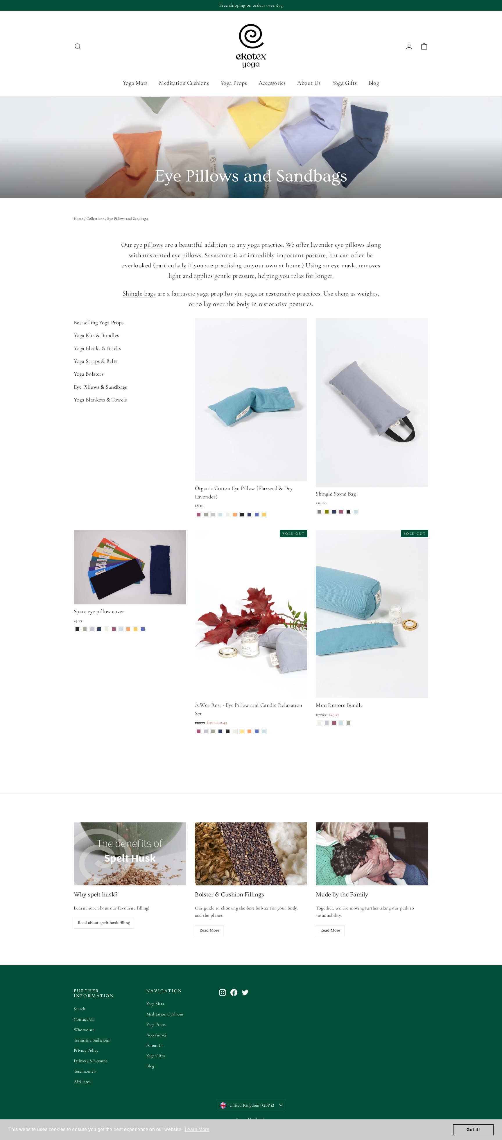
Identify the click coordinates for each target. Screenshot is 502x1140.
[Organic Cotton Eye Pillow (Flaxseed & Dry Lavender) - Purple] (256, 514)
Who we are (84, 1029)
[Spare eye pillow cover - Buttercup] (135, 629)
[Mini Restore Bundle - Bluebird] (341, 723)
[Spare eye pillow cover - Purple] (142, 629)
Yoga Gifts (344, 83)
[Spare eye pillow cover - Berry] (113, 629)
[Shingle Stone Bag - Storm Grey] (319, 511)
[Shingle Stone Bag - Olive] (326, 511)
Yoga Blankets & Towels (100, 399)
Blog (374, 83)
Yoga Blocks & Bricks (97, 348)
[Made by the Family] (372, 853)
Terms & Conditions (92, 1040)
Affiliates (82, 1081)
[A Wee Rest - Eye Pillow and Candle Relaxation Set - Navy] (220, 731)
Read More (209, 930)
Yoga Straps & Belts (95, 361)
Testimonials (85, 1071)
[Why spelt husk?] (130, 853)
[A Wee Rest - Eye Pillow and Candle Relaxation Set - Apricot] (249, 731)
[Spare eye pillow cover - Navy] (99, 629)
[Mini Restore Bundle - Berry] (333, 723)
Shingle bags (139, 293)
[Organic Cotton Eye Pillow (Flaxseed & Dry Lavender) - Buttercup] (263, 514)
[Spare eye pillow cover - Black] (77, 629)
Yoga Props (233, 83)
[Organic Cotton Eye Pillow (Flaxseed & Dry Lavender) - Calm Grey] (213, 514)
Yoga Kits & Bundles (96, 335)
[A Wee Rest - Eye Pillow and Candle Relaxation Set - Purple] (256, 731)
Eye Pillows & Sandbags (100, 386)
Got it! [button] (473, 1129)
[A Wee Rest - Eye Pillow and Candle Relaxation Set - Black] (227, 731)
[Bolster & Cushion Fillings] (251, 853)
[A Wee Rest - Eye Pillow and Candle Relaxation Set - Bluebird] (263, 731)
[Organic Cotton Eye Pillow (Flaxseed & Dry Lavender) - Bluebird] (220, 514)
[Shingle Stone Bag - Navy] (333, 511)
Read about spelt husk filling (104, 923)
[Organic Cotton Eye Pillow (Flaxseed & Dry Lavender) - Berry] (198, 514)
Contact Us (84, 1019)
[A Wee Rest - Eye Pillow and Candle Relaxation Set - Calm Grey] (205, 731)
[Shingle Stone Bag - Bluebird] (355, 511)
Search (79, 1008)
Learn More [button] (197, 1129)
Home (78, 218)
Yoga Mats (135, 83)
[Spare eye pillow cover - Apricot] (128, 629)
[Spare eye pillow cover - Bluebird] (121, 629)
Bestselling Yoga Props (99, 322)
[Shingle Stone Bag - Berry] (341, 511)
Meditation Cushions (184, 83)
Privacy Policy (86, 1050)
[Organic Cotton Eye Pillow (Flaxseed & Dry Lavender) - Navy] (249, 514)
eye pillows (148, 244)
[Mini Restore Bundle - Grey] (326, 723)
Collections (95, 218)
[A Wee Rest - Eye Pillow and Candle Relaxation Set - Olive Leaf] (213, 731)
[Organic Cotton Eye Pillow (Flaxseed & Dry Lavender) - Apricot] (234, 514)
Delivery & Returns (90, 1060)
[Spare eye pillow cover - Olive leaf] (84, 629)
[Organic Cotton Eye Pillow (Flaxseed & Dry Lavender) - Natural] (227, 514)
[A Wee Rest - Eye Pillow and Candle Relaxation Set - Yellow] (242, 731)
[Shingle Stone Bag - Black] (348, 511)
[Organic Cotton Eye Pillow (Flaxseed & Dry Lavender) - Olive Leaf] (205, 514)
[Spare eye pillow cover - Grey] (91, 629)
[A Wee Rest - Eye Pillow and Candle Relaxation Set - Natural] (234, 731)
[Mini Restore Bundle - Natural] (319, 723)
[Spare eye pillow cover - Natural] (106, 629)
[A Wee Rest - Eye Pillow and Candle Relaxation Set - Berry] (198, 731)
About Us (308, 83)
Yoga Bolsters (88, 373)
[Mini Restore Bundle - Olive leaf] (348, 723)
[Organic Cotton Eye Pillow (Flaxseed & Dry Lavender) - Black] (242, 514)
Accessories (272, 83)
